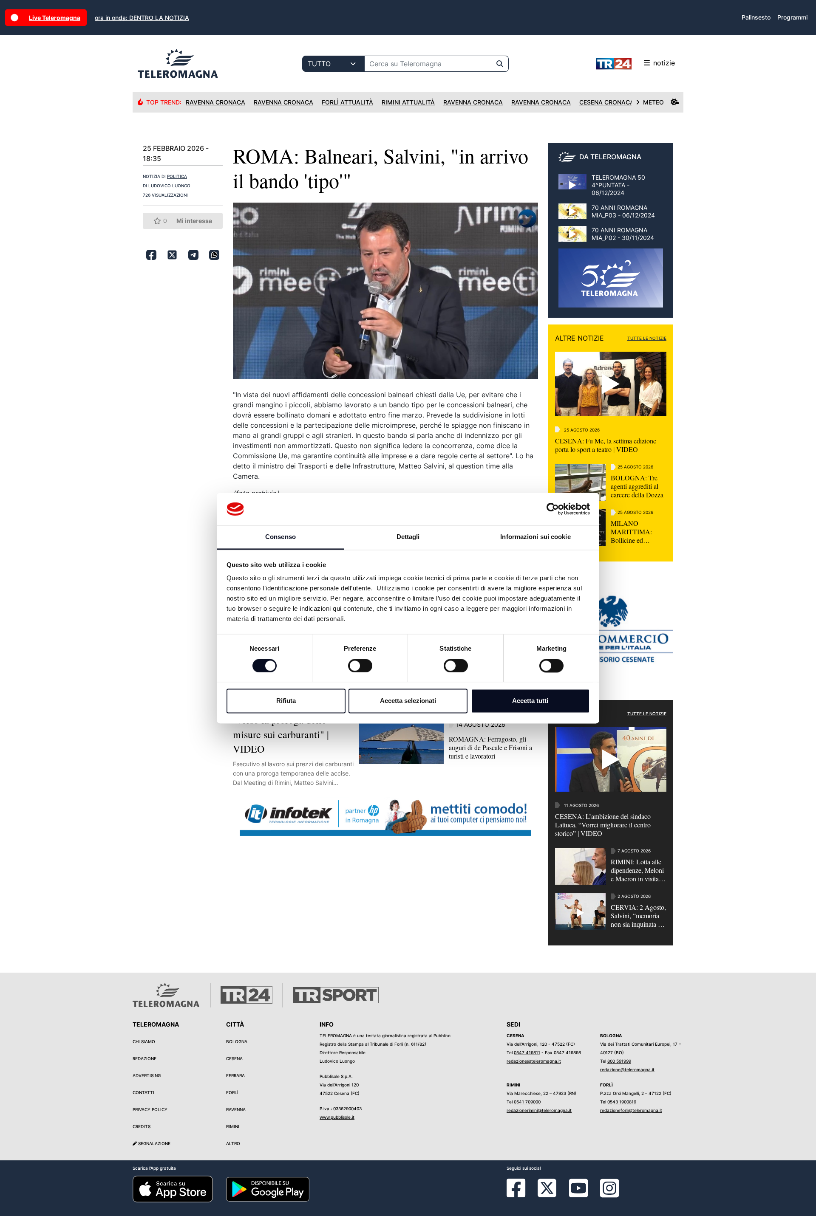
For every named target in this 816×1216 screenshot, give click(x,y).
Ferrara (235, 1075)
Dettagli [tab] (408, 537)
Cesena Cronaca (606, 102)
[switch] (360, 665)
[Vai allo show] (610, 282)
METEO (653, 102)
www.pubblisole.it (337, 1117)
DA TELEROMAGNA (610, 156)
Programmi (792, 17)
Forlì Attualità (347, 102)
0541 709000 (527, 1101)
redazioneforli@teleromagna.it (631, 1110)
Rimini (232, 1126)
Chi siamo (144, 1041)
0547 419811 (527, 1052)
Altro (233, 1143)
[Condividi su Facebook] (151, 255)
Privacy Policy (150, 1109)
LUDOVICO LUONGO (169, 185)
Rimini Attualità (408, 102)
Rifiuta (286, 701)
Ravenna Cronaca (215, 102)
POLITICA (177, 176)
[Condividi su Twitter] (172, 255)
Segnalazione (153, 1143)
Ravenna (236, 1109)
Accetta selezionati (408, 701)
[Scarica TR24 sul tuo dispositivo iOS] (173, 1188)
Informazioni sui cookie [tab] (535, 537)
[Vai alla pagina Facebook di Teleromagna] (521, 1194)
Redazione (144, 1058)
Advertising (147, 1075)
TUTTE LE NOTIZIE (646, 338)
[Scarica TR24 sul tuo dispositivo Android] (267, 1188)
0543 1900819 (621, 1101)
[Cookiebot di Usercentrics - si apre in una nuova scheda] (553, 508)
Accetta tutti (530, 701)
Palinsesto (756, 17)
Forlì (232, 1092)
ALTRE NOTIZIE (579, 338)
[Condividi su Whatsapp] (214, 255)
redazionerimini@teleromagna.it (539, 1110)
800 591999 (619, 1061)
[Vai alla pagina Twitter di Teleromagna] (547, 1187)
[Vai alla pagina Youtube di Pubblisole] (578, 1194)
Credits (141, 1126)
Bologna (236, 1041)
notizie (664, 63)
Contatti (143, 1092)
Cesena (234, 1058)
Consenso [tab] (280, 537)
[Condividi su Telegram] (193, 255)
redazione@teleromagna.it (534, 1061)
